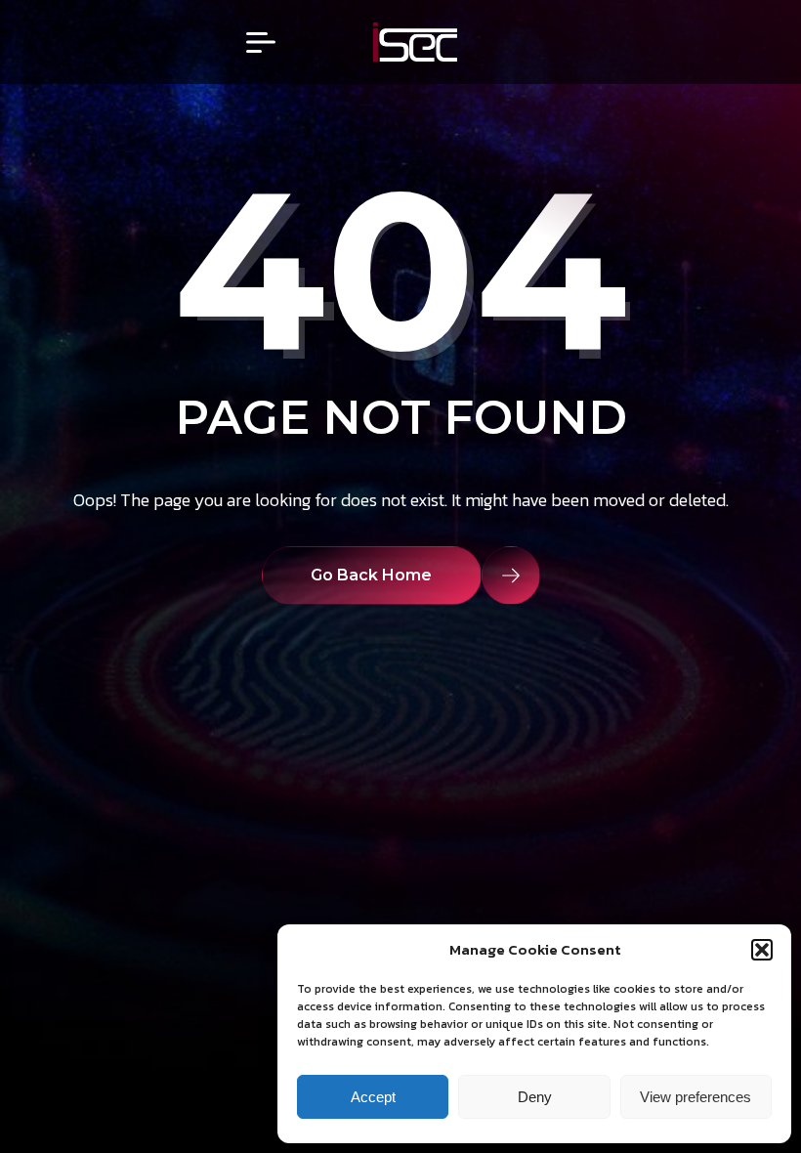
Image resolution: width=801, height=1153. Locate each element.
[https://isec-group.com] (415, 42)
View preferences (695, 1097)
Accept (373, 1097)
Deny (535, 1097)
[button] (762, 950)
